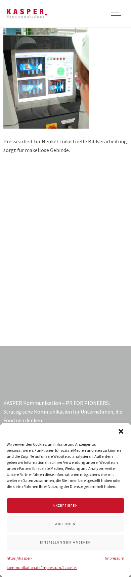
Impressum (114, 558)
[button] (121, 431)
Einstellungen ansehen (65, 542)
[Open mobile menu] (117, 13)
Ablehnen (65, 524)
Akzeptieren (65, 505)
